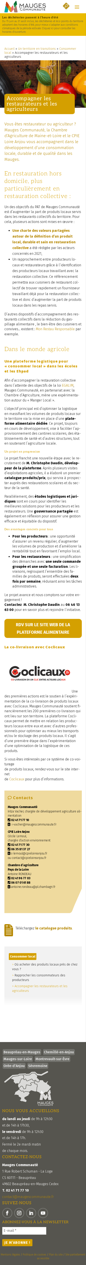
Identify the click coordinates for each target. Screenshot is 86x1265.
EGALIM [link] (67, 385)
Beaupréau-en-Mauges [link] (22, 1052)
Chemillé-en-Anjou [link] (59, 1052)
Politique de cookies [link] (34, 1254)
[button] (76, 6)
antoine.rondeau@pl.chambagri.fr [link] (33, 887)
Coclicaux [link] (17, 779)
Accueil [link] (9, 49)
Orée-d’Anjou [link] (14, 1066)
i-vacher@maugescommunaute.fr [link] (34, 824)
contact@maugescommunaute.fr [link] (28, 1197)
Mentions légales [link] (10, 1254)
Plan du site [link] (56, 1254)
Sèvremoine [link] (37, 1066)
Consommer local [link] (22, 956)
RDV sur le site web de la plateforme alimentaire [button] (43, 628)
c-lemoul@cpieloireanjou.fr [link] (29, 853)
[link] (25, 6)
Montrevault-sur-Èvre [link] (52, 1059)
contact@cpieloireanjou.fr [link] (29, 858)
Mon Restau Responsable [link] (55, 329)
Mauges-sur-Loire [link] (18, 1059)
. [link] (54, 928)
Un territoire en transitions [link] (37, 49)
